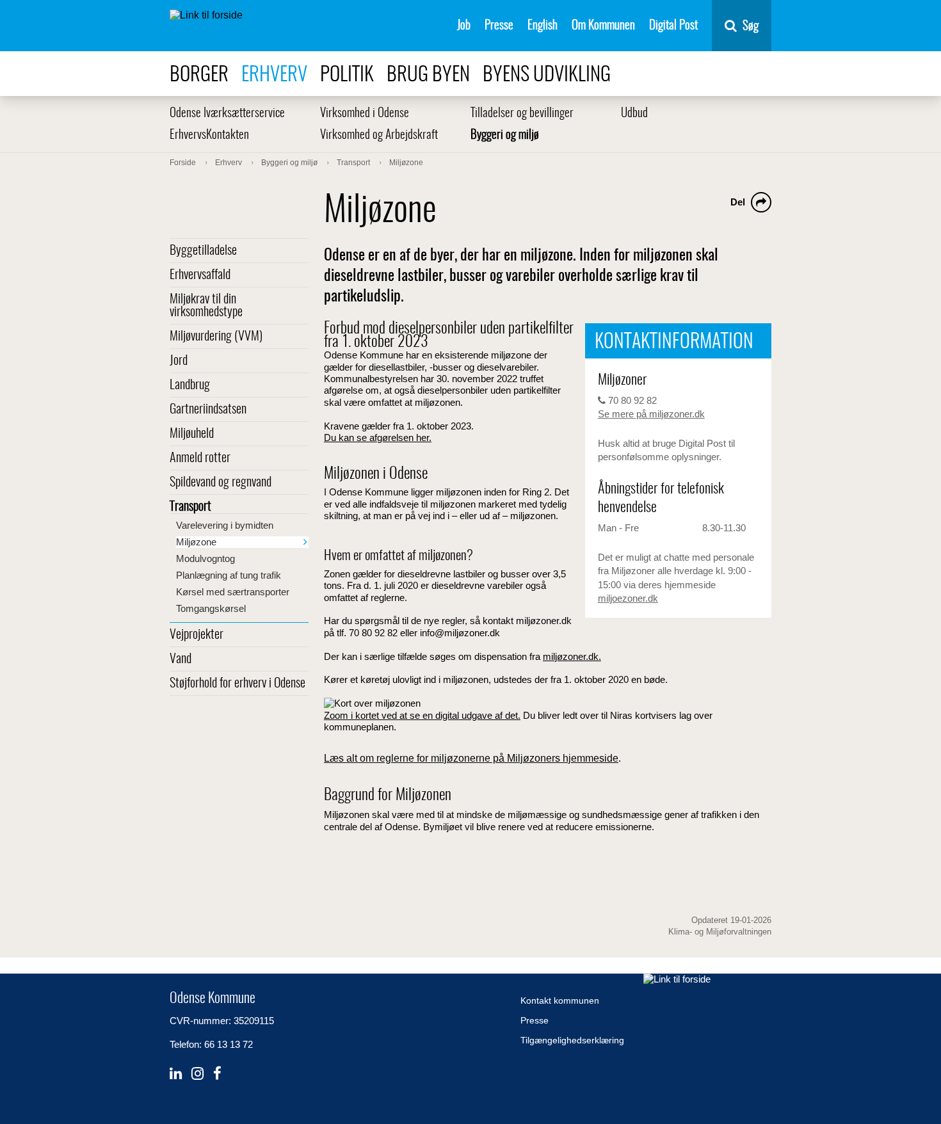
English (542, 26)
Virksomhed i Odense (364, 114)
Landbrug (190, 385)
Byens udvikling (547, 75)
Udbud (634, 114)
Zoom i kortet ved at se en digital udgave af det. (422, 715)
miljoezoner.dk (628, 598)
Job (463, 26)
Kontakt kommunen (559, 1000)
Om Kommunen (603, 26)
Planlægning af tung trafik (228, 575)
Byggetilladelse (203, 251)
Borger (199, 75)
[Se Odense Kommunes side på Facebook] (217, 1074)
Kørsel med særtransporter (232, 591)
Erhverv (274, 75)
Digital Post (673, 26)
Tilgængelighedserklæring (572, 1040)
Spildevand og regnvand (220, 482)
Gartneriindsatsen (208, 409)
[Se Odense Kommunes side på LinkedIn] (176, 1074)
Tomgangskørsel (211, 608)
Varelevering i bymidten (224, 525)
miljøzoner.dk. (572, 656)
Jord (179, 361)
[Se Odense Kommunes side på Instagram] (197, 1074)
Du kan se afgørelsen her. (377, 437)
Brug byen (428, 75)
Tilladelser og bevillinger (522, 114)
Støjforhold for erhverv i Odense (237, 683)
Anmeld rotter (200, 458)
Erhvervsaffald (200, 275)
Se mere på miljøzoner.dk (651, 413)
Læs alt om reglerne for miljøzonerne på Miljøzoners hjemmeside (471, 758)
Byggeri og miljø (504, 135)
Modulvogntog (205, 558)
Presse (499, 26)
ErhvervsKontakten (209, 135)
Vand (180, 659)
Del (737, 202)
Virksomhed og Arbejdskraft (379, 135)
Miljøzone (196, 541)
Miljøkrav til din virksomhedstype (206, 306)
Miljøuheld (192, 434)
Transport (190, 507)
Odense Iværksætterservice (227, 114)
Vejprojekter (196, 635)
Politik (347, 75)
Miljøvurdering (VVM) (216, 336)
